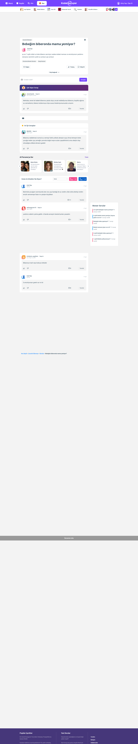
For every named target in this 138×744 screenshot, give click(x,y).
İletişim (93, 740)
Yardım (93, 737)
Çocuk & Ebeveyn (27, 40)
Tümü (86, 157)
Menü (10, 3)
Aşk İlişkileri (27, 9)
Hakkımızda (94, 742)
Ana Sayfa (24, 353)
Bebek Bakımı (40, 9)
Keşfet (21, 3)
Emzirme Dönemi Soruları (29, 61)
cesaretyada (30, 94)
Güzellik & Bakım (92, 9)
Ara (32, 3)
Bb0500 (29, 131)
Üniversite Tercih (66, 9)
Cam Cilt (53, 9)
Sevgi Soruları (41, 61)
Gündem (79, 9)
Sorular (42, 353)
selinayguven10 (31, 207)
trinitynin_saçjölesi (32, 256)
